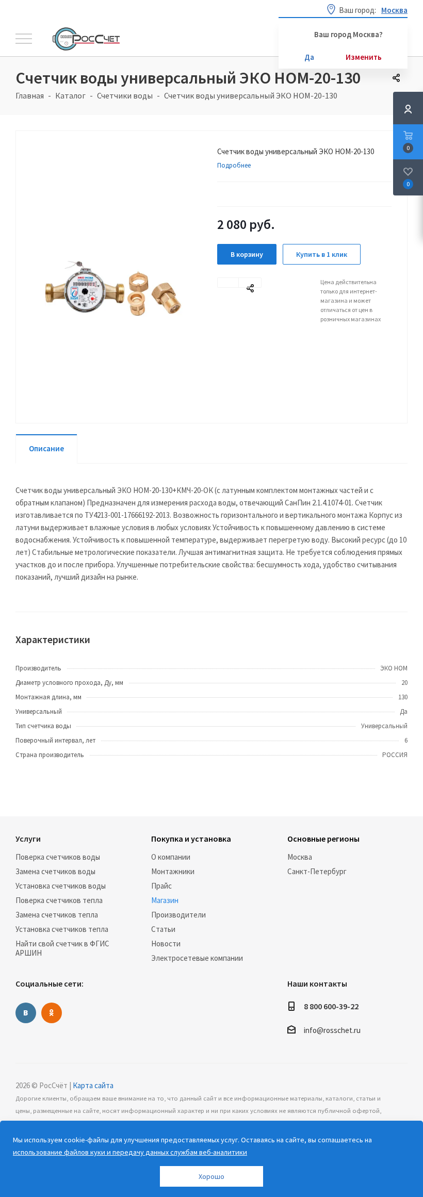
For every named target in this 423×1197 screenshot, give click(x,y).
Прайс (161, 886)
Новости (166, 943)
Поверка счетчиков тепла (59, 900)
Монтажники (172, 871)
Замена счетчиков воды (55, 871)
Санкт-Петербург (317, 871)
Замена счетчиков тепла (56, 915)
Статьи (163, 929)
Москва (299, 857)
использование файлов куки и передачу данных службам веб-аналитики (130, 1152)
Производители (178, 915)
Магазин (164, 900)
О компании (170, 857)
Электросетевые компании (197, 958)
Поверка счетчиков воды (57, 857)
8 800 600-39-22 (331, 1006)
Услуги (28, 838)
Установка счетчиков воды (60, 886)
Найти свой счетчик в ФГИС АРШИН (62, 948)
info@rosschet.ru (332, 1031)
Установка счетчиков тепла (61, 929)
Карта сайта (93, 1085)
